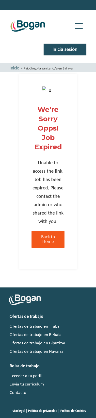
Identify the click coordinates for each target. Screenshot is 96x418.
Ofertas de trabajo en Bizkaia (36, 335)
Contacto (18, 392)
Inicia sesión (65, 49)
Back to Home (48, 239)
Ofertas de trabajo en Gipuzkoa (37, 343)
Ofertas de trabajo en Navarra (37, 351)
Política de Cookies (73, 411)
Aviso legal (18, 411)
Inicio (14, 68)
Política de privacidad (42, 411)
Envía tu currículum (27, 384)
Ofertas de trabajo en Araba (35, 326)
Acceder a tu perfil (26, 376)
